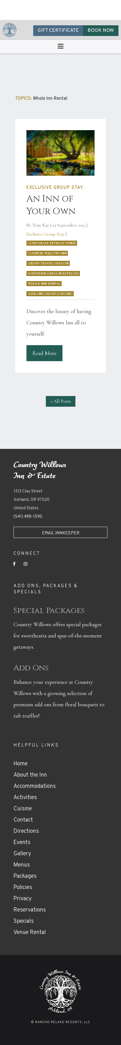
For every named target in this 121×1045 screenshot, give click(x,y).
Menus (22, 865)
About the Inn (30, 775)
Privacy (23, 898)
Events (22, 842)
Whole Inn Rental (44, 284)
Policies (23, 887)
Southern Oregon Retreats (53, 273)
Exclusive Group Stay (45, 234)
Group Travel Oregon (48, 263)
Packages (25, 876)
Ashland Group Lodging (50, 294)
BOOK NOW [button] (101, 31)
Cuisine (23, 809)
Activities (25, 797)
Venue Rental (30, 932)
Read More (44, 353)
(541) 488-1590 (28, 516)
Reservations (30, 910)
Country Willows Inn (47, 253)
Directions (26, 831)
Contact (23, 820)
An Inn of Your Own (50, 205)
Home (21, 764)
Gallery (22, 854)
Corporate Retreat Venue (52, 243)
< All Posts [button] (60, 401)
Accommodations (35, 786)
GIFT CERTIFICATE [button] (58, 31)
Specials (24, 921)
